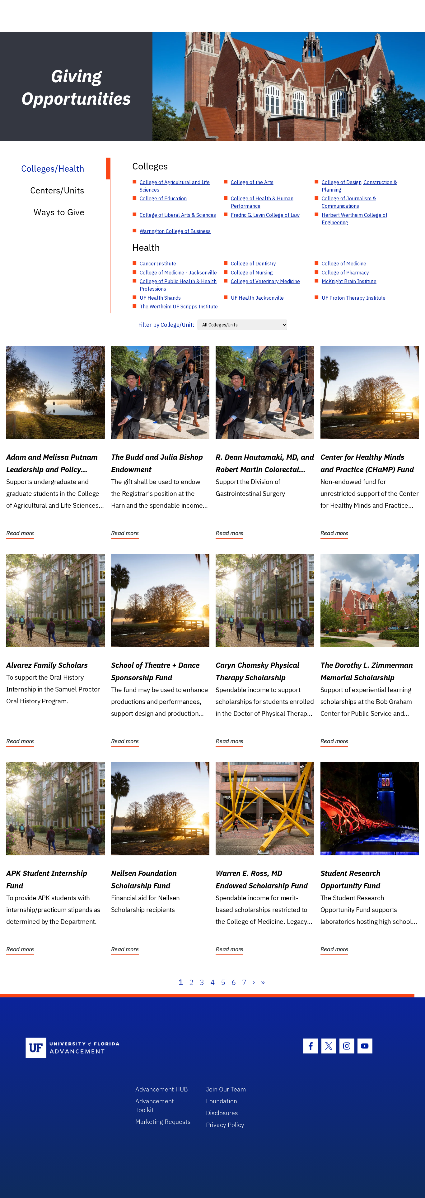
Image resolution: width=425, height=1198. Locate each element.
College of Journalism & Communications (349, 202)
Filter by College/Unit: (166, 324)
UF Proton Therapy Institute (353, 298)
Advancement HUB (161, 1089)
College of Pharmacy (345, 272)
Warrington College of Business (175, 231)
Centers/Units (57, 190)
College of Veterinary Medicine (265, 281)
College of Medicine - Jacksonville (178, 272)
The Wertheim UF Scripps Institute (179, 306)
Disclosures (222, 1113)
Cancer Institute (158, 263)
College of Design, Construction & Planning (359, 186)
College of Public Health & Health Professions (178, 285)
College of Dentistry (253, 263)
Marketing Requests (163, 1121)
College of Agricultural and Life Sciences (175, 186)
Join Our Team (226, 1089)
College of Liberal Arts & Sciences (178, 215)
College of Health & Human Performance (262, 202)
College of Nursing (252, 272)
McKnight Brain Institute (349, 281)
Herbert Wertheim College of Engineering (354, 219)
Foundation (221, 1101)
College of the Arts (252, 182)
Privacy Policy (225, 1124)
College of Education (163, 198)
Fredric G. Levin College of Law (265, 215)
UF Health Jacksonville (257, 298)
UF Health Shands (160, 298)
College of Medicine (344, 263)
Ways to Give (59, 212)
